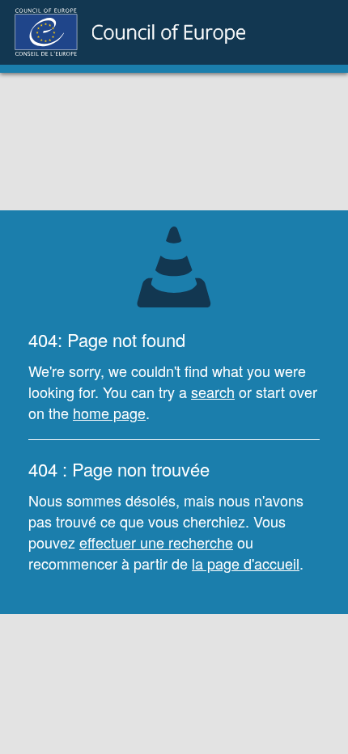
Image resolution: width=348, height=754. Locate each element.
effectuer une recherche (156, 542)
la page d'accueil (245, 563)
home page (109, 412)
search (213, 391)
